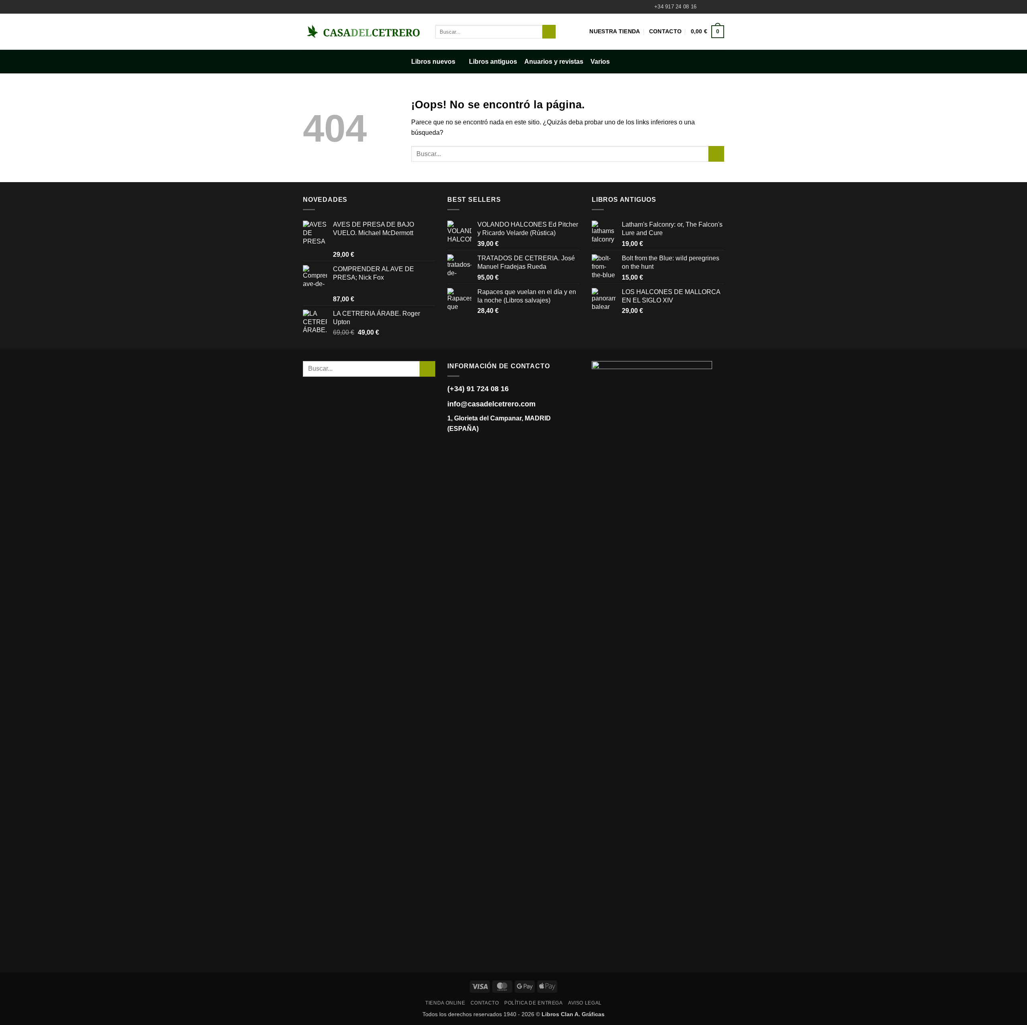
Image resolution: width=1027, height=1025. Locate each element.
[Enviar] (549, 32)
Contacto (665, 31)
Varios (600, 61)
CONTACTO (485, 1003)
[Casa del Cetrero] (363, 31)
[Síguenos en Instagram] (712, 7)
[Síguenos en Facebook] (704, 7)
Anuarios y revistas (553, 61)
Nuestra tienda (614, 31)
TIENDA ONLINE (445, 1003)
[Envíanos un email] (720, 7)
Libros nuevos (433, 61)
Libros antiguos (493, 61)
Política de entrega (533, 1003)
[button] (707, 32)
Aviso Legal (585, 1003)
